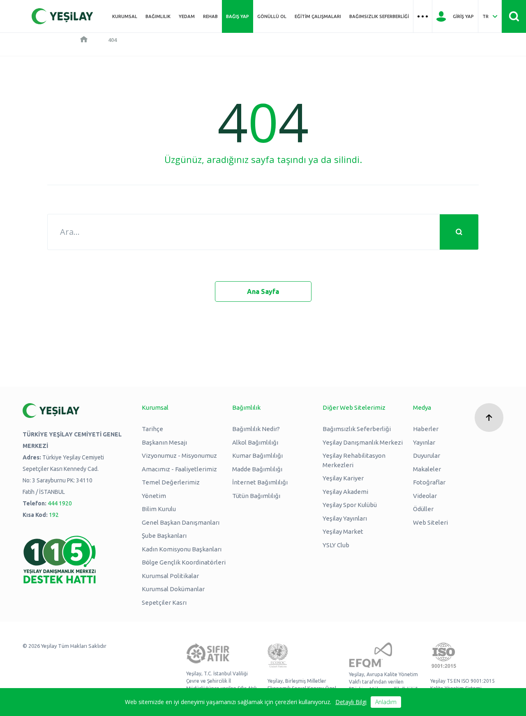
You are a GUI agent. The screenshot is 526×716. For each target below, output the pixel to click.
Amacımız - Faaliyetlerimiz (179, 469)
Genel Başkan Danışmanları (180, 522)
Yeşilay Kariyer (343, 478)
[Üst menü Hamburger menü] (422, 16)
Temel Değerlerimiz (171, 482)
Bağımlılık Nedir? (256, 428)
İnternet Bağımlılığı (260, 482)
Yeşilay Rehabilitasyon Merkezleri (354, 460)
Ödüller (423, 508)
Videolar (425, 495)
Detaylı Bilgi (351, 702)
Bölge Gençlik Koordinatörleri (184, 562)
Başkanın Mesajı (164, 442)
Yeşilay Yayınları (345, 518)
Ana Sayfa (263, 291)
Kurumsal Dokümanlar (173, 588)
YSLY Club (336, 545)
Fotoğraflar (429, 482)
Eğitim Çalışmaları (318, 16)
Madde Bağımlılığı (257, 469)
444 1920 (60, 503)
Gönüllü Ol (271, 16)
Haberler (425, 428)
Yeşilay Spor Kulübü (350, 504)
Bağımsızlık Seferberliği (379, 16)
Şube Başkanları (164, 535)
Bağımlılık (158, 16)
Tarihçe (152, 428)
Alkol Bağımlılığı (255, 442)
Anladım (386, 702)
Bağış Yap (237, 16)
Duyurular (426, 455)
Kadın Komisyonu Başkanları (181, 549)
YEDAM (187, 16)
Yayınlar (424, 442)
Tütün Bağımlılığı (256, 495)
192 (54, 515)
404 (112, 40)
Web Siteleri (430, 522)
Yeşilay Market (343, 531)
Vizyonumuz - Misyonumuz (179, 455)
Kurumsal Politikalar (170, 575)
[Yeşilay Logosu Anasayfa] (62, 16)
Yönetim (154, 495)
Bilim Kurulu (159, 508)
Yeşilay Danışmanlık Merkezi (363, 442)
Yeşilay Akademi (345, 491)
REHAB (210, 16)
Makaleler (427, 469)
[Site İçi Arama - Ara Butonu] (514, 16)
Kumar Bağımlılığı (257, 455)
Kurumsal (124, 16)
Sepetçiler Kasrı (164, 602)
